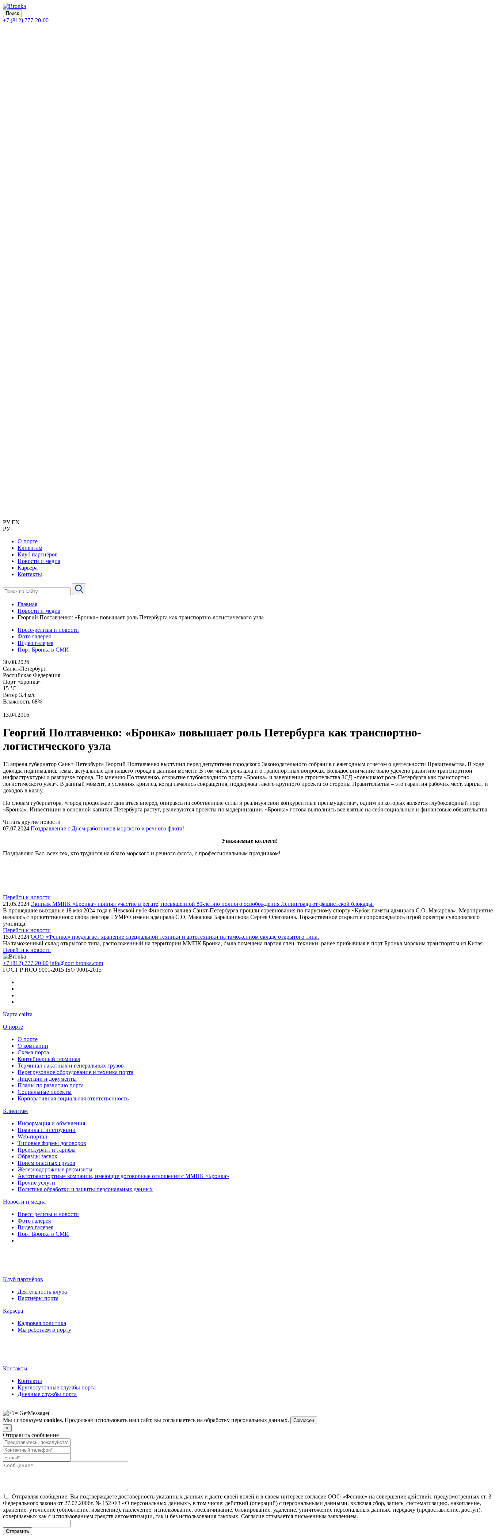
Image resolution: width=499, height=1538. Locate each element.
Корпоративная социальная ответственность (73, 1098)
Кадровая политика (42, 1323)
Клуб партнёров (23, 1279)
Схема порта (33, 1052)
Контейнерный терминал (49, 1059)
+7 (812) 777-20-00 (26, 20)
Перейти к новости (27, 897)
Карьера (13, 1311)
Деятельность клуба (42, 1291)
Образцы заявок (37, 1156)
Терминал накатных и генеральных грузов (71, 1065)
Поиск (12, 13)
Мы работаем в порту (44, 1330)
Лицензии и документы (47, 1079)
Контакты (15, 1368)
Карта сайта (18, 1014)
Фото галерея (34, 636)
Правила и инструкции (47, 1130)
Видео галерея (35, 643)
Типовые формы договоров (52, 1143)
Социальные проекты (45, 1092)
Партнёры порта (38, 1298)
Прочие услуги (36, 1182)
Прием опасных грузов (46, 1163)
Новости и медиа (39, 611)
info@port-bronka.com (76, 963)
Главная (27, 604)
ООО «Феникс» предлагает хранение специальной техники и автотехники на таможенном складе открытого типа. (175, 937)
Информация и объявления (51, 1123)
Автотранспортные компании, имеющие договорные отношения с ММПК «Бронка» (123, 1176)
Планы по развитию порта (51, 1085)
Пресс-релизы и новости (48, 630)
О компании (33, 1046)
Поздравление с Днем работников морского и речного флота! (107, 828)
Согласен (303, 1420)
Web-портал (32, 1136)
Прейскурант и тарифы (47, 1150)
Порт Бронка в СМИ (43, 649)
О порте (13, 1027)
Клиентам (15, 1111)
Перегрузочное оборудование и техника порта (75, 1072)
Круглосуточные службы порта (57, 1387)
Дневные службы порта (47, 1394)
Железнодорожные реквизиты (55, 1169)
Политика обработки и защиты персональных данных (85, 1189)
